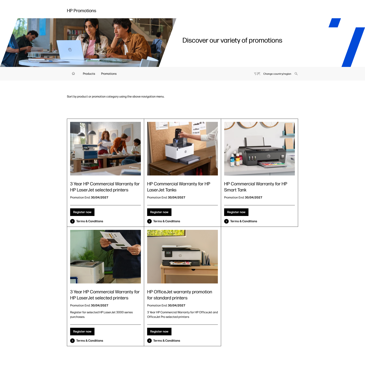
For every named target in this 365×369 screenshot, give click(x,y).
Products (89, 73)
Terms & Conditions (89, 221)
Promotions (109, 73)
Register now (82, 212)
